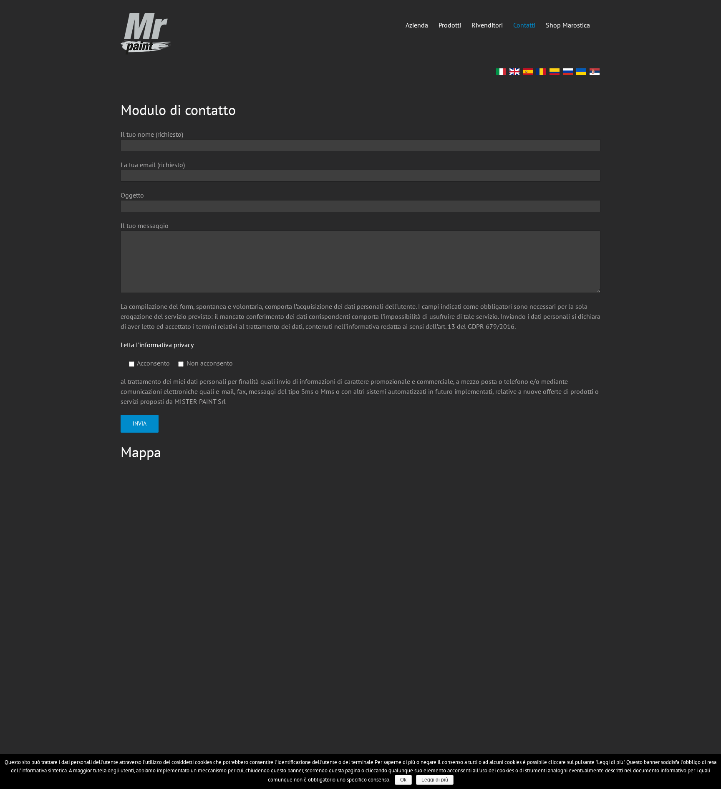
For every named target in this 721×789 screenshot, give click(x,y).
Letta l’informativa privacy (157, 345)
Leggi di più (434, 780)
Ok (403, 780)
